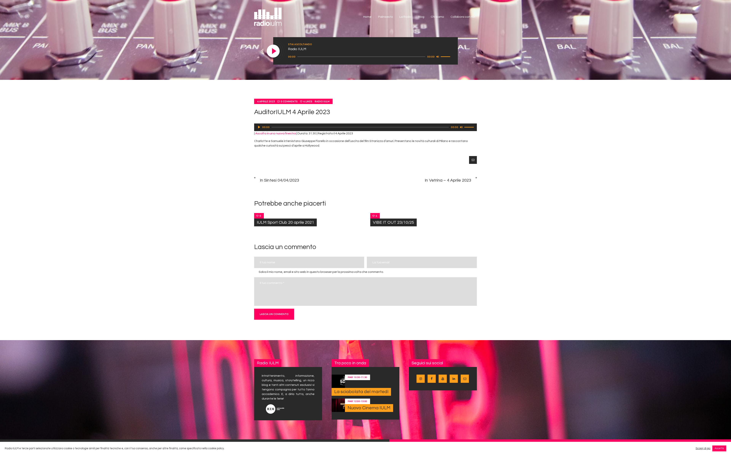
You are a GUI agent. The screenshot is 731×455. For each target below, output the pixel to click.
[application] (369, 57)
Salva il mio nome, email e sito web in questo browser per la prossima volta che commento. (321, 271)
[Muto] (438, 56)
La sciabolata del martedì (361, 391)
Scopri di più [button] (703, 448)
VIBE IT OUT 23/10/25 (393, 222)
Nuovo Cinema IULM (369, 407)
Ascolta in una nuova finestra (275, 133)
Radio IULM (322, 101)
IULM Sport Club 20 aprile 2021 (285, 222)
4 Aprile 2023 (266, 101)
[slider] (446, 56)
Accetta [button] (719, 448)
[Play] (273, 51)
